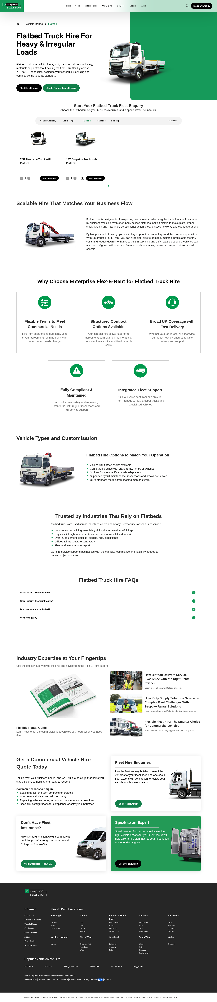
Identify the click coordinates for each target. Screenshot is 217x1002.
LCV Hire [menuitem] (48, 966)
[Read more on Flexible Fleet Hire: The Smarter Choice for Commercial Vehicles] (155, 727)
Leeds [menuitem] (170, 922)
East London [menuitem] (114, 922)
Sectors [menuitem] (133, 6)
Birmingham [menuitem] (143, 922)
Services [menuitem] (121, 6)
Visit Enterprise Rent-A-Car (38, 864)
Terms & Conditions (46, 980)
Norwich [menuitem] (54, 925)
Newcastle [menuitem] (171, 925)
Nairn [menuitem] (111, 950)
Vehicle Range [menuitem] (91, 6)
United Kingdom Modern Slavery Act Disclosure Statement (50, 976)
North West (86, 937)
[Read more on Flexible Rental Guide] (61, 704)
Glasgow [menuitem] (112, 947)
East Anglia (56, 915)
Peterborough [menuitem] (55, 928)
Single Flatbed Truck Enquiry (61, 88)
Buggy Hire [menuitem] (138, 966)
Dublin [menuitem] (82, 925)
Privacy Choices (90, 980)
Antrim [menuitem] (53, 944)
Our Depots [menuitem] (107, 6)
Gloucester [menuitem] (143, 950)
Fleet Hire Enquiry (29, 88)
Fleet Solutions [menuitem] (31, 933)
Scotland (114, 937)
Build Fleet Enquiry (128, 804)
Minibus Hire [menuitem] (116, 966)
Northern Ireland (59, 937)
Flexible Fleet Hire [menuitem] (72, 6)
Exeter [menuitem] (141, 947)
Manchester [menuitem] (84, 947)
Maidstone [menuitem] (113, 928)
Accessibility (62, 980)
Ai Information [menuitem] (30, 945)
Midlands (143, 915)
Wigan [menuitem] (82, 950)
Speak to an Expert (128, 864)
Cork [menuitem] (82, 922)
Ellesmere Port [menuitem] (85, 944)
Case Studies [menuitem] (30, 941)
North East (173, 915)
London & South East (117, 917)
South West (145, 937)
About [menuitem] (143, 6)
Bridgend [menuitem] (171, 944)
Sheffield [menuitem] (171, 928)
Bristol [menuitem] (141, 944)
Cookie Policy (75, 980)
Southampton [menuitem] (144, 953)
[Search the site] (187, 5)
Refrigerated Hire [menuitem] (71, 966)
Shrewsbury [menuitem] (143, 931)
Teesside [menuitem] (171, 931)
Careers (107, 980)
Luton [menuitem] (111, 925)
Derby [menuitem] (141, 925)
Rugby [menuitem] (141, 928)
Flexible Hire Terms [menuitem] (33, 920)
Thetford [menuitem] (54, 922)
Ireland (83, 915)
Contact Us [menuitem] (29, 915)
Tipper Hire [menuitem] (94, 966)
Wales (171, 937)
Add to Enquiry (49, 178)
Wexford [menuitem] (83, 931)
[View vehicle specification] (82, 178)
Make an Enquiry (201, 6)
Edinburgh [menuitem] (113, 944)
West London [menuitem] (114, 931)
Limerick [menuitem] (83, 928)
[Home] (17, 24)
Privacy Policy (31, 980)
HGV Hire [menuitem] (29, 966)
